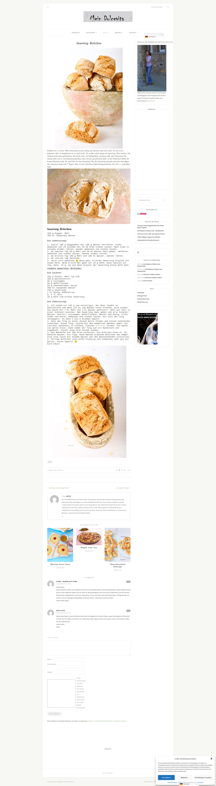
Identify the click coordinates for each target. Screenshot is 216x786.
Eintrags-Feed (142, 296)
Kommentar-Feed (143, 299)
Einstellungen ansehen (203, 777)
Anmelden (140, 293)
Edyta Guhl (60, 611)
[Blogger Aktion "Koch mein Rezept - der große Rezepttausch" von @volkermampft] (147, 329)
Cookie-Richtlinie (172, 782)
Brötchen (100, 326)
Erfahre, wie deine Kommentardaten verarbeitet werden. (107, 721)
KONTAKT (133, 33)
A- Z (105, 33)
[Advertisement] (151, 151)
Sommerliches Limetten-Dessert (148, 240)
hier (120, 164)
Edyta (61, 470)
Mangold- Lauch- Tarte (89, 547)
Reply (128, 581)
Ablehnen (184, 777)
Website (49, 672)
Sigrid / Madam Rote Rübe (66, 581)
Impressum (200, 782)
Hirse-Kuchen (147, 281)
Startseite (76, 33)
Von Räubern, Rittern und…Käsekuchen (150, 231)
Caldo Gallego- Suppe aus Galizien (148, 237)
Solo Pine (60, 782)
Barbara (140, 269)
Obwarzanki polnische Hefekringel (117, 565)
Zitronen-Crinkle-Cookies (151, 274)
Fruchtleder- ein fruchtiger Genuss (58, 488)
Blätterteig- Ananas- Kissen (60, 564)
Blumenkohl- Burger (123, 488)
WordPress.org (142, 302)
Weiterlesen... (151, 101)
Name (49, 659)
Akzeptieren (166, 777)
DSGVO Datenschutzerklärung (187, 782)
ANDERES (118, 33)
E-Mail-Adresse (51, 665)
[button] (211, 759)
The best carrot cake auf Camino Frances (151, 234)
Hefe (49, 462)
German (151, 37)
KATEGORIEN (90, 33)
